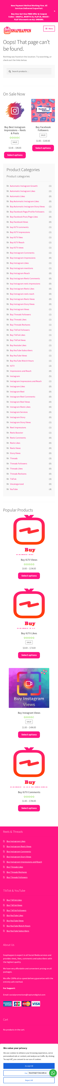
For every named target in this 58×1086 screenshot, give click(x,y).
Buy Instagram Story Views (22, 304)
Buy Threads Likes (18, 319)
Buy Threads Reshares (20, 324)
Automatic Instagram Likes (22, 191)
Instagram (15, 376)
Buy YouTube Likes (15, 915)
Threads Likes (16, 468)
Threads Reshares (18, 473)
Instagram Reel (17, 391)
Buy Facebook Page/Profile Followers (27, 211)
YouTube (14, 489)
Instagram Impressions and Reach (26, 381)
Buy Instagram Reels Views (22, 299)
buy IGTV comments (19, 227)
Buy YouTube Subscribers (21, 350)
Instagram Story (17, 417)
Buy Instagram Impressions (22, 257)
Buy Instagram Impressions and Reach (24, 862)
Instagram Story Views (20, 422)
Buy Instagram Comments (22, 252)
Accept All (29, 1066)
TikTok (13, 479)
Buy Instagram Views (19, 309)
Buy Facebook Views (19, 222)
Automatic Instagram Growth (23, 186)
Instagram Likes (17, 386)
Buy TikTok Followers (20, 330)
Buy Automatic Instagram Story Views (27, 206)
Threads (14, 458)
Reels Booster (16, 432)
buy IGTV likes (16, 237)
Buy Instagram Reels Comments (25, 278)
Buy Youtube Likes (18, 345)
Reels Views (15, 448)
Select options (15, 155)
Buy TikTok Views (18, 340)
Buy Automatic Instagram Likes (24, 201)
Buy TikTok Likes (17, 335)
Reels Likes (15, 443)
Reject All (29, 1080)
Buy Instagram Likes (19, 263)
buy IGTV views (16, 247)
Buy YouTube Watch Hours (22, 360)
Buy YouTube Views (18, 355)
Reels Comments (18, 437)
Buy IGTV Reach (17, 242)
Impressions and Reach (20, 371)
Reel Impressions (18, 427)
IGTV (12, 365)
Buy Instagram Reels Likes (22, 288)
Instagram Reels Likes (20, 407)
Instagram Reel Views (20, 401)
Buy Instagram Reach (20, 273)
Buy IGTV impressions (20, 232)
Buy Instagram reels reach (22, 294)
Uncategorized (17, 484)
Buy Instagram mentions (21, 268)
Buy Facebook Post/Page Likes (24, 216)
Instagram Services (19, 412)
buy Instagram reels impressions (25, 283)
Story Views (15, 453)
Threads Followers (18, 463)
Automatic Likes (17, 196)
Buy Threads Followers (20, 314)
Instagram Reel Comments (22, 396)
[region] (29, 1065)
